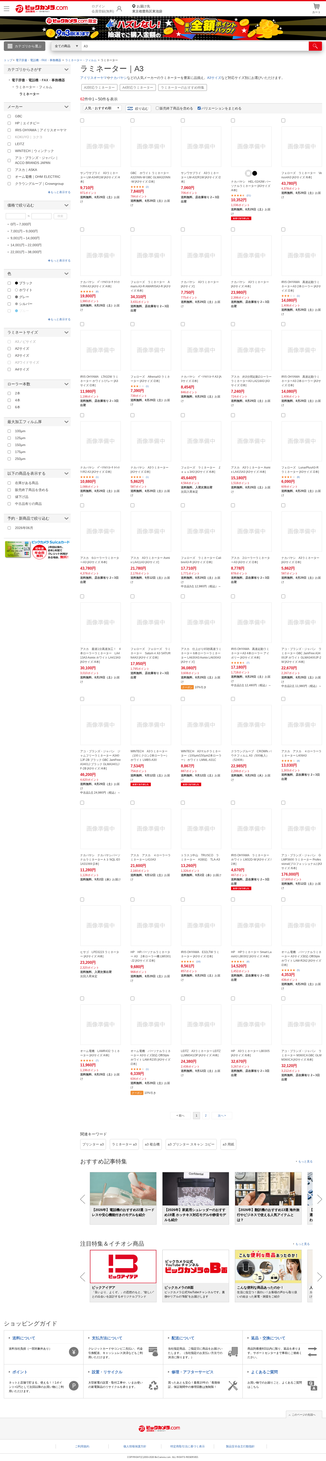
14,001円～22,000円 (26, 245)
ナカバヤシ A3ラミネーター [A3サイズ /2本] (149, 470)
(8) (298, 477)
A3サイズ (214, 78)
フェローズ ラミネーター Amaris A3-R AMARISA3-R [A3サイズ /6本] (151, 286)
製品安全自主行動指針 (240, 1446)
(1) (298, 295)
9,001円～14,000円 (25, 238)
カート (316, 12)
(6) (97, 291)
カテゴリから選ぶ (28, 46)
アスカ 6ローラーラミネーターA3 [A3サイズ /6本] (99, 560)
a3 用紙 (228, 1144)
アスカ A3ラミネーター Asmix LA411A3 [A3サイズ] (150, 560)
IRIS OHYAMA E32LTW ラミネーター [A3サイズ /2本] (200, 954)
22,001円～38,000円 (26, 252)
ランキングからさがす (144, 53)
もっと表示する (61, 192)
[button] (248, 173)
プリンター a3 (93, 1144)
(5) (298, 970)
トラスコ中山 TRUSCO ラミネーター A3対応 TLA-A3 (200, 857)
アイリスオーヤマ (93, 78)
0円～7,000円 (21, 224)
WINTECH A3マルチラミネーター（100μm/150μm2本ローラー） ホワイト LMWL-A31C (201, 756)
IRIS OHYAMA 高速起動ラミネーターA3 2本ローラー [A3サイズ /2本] (301, 286)
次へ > (222, 1115)
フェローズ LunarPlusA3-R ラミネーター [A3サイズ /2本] (300, 470)
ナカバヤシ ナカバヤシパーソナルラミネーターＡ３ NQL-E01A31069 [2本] (100, 860)
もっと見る (305, 1161)
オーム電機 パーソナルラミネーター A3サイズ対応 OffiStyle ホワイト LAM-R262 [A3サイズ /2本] (301, 958)
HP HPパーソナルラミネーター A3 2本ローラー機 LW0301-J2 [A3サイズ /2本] (151, 956)
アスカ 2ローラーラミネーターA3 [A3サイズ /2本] (250, 560)
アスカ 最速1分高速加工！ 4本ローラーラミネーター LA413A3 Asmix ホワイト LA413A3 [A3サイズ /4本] (100, 655)
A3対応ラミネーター (99, 87)
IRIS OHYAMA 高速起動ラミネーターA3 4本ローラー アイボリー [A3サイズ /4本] (250, 653)
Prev (82, 1199)
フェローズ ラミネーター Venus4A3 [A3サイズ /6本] (301, 175)
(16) (198, 961)
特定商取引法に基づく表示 (187, 1446)
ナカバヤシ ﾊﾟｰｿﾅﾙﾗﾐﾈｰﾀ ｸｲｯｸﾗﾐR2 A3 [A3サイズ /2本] (100, 470)
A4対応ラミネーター (137, 87)
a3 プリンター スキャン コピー (191, 1144)
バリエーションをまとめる (221, 108)
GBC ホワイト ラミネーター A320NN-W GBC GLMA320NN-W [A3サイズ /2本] (150, 177)
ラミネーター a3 (124, 1144)
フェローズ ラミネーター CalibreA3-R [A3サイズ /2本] (201, 560)
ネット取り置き (225, 53)
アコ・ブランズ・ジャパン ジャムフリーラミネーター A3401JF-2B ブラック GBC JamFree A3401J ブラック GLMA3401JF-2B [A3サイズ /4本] (100, 760)
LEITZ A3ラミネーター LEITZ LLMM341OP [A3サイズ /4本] (201, 1053)
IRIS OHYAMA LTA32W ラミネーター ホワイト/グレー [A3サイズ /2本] (99, 381)
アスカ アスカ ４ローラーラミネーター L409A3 (301, 753)
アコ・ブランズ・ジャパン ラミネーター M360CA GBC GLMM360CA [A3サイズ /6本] (301, 1055)
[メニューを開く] (6, 9)
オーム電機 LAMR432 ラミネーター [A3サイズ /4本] (100, 1053)
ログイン (60, 54)
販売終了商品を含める (176, 108)
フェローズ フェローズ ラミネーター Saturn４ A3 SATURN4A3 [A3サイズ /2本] (151, 653)
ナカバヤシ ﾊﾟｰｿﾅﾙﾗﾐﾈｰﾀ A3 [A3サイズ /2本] (201, 379)
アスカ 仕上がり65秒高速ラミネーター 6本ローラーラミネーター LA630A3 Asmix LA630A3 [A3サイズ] (201, 655)
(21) (249, 195)
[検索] (315, 46)
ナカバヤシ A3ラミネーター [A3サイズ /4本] (250, 284)
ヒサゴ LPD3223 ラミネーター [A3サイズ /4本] (99, 954)
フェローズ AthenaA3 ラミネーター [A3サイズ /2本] (150, 379)
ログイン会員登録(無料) (103, 8)
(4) (298, 760)
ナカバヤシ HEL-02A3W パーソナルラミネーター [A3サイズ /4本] (251, 186)
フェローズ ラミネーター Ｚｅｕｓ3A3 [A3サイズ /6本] (201, 470)
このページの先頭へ (303, 1414)
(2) (147, 186)
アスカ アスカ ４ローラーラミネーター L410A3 (151, 857)
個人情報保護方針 (134, 1446)
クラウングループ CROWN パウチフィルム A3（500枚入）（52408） (251, 756)
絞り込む (141, 108)
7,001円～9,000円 (24, 231)
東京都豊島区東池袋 (147, 8)
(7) (248, 662)
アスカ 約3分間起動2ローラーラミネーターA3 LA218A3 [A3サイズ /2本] (251, 381)
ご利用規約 (82, 1446)
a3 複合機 (152, 1144)
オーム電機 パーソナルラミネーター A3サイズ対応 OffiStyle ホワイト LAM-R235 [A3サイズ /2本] (151, 1057)
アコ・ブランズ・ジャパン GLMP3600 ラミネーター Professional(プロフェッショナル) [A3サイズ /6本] (301, 862)
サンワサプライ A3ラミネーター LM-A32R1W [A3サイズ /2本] (201, 177)
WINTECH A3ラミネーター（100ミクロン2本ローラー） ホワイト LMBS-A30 (150, 756)
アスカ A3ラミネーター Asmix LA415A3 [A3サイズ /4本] (250, 470)
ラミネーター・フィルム (34, 87)
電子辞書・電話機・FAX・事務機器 (38, 80)
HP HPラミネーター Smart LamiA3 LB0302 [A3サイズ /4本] (251, 954)
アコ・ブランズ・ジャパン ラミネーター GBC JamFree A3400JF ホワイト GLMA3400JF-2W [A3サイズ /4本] (301, 655)
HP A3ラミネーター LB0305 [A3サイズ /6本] (250, 1053)
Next (319, 1199)
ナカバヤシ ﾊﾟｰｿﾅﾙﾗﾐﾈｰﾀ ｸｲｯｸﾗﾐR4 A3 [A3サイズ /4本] (100, 284)
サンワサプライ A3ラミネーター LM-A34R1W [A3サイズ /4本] (100, 177)
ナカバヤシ (118, 78)
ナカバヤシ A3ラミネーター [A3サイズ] (200, 284)
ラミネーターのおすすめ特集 (182, 87)
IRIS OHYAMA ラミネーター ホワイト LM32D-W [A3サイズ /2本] (251, 860)
